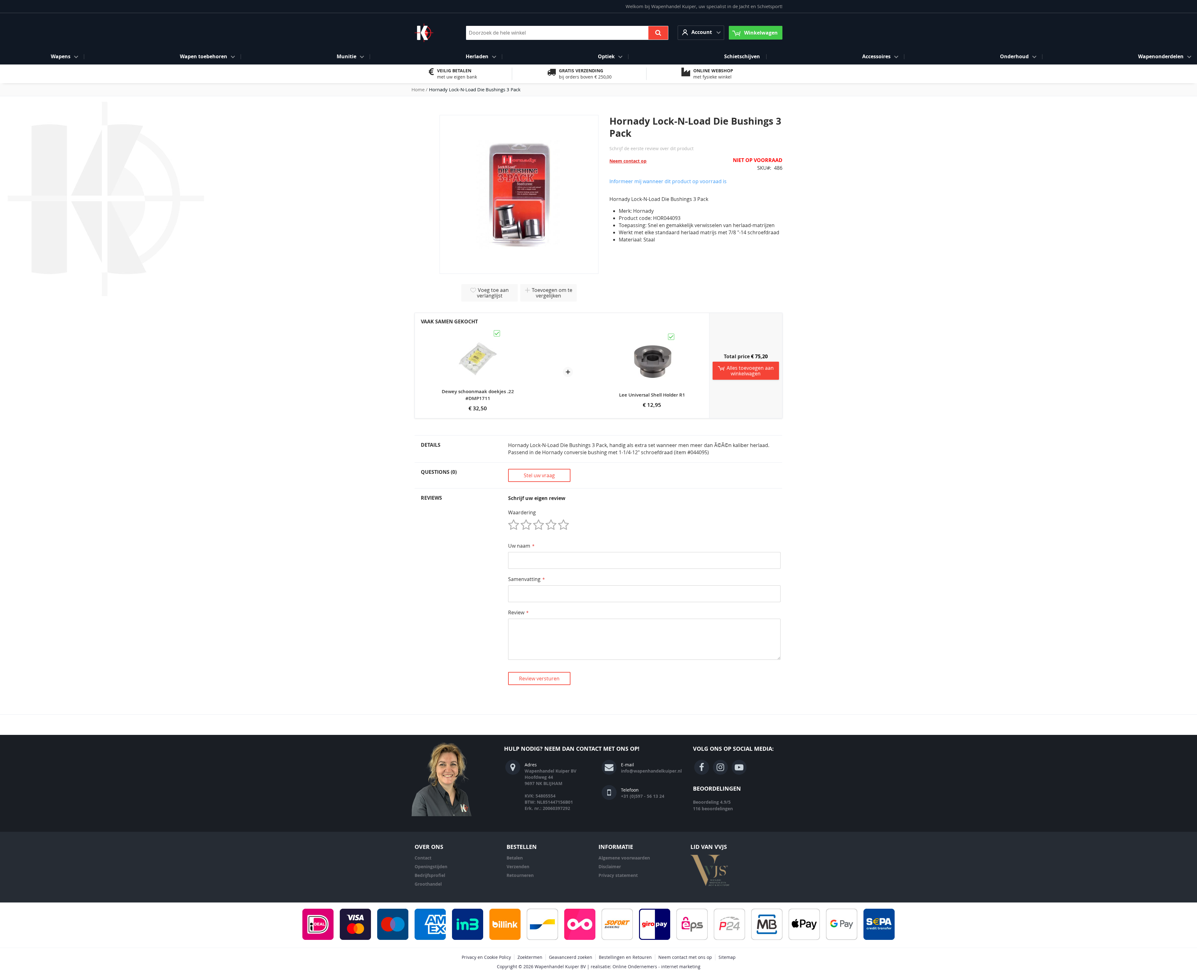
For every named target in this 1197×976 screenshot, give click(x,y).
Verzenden (518, 866)
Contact (423, 858)
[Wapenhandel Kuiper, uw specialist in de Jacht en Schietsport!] (433, 32)
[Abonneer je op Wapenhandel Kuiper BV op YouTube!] (739, 767)
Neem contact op (628, 161)
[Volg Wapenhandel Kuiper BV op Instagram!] (720, 767)
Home (418, 89)
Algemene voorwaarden (624, 858)
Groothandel (428, 884)
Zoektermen (529, 957)
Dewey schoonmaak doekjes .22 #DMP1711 (478, 395)
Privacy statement (618, 875)
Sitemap (727, 957)
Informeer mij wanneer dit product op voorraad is (668, 181)
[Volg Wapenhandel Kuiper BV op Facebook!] (701, 767)
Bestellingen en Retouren (625, 957)
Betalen (515, 858)
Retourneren (520, 875)
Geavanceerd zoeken (570, 957)
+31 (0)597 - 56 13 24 (642, 796)
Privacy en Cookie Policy (486, 957)
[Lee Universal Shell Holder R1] (652, 335)
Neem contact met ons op (685, 957)
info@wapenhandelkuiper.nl (651, 771)
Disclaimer (609, 866)
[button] (701, 32)
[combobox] (567, 33)
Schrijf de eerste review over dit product (651, 148)
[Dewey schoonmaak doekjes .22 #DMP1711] (478, 332)
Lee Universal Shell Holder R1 (652, 395)
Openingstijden (431, 866)
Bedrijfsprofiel (430, 875)
